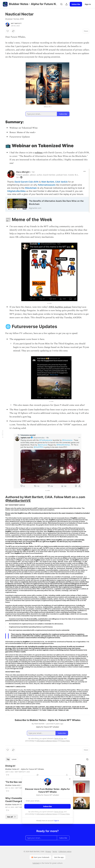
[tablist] (11, 759)
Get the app (59, 857)
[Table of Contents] (2, 434)
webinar (39, 152)
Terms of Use (58, 812)
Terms (54, 851)
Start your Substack (41, 857)
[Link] (2, 122)
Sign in (88, 4)
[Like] (7, 31)
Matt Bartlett (16, 23)
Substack (36, 863)
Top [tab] (8, 759)
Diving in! (10, 766)
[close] (70, 779)
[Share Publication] (66, 4)
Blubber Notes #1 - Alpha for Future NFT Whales (24, 769)
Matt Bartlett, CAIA (22, 772)
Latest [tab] (14, 759)
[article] (47, 770)
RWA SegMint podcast (60, 307)
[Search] (61, 4)
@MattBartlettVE (18, 500)
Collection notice (65, 851)
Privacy (48, 851)
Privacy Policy (65, 814)
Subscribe (76, 4)
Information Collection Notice (47, 814)
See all (10, 817)
